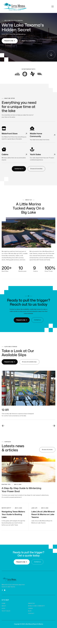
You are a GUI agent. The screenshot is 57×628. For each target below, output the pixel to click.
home (3, 603)
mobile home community (36, 605)
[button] (52, 6)
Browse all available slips (29, 361)
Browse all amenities (36, 168)
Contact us (19, 168)
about (4, 605)
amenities (31, 603)
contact (31, 613)
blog (29, 611)
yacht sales (6, 611)
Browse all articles (47, 449)
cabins (30, 608)
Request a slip (9, 40)
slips (3, 608)
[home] (15, 6)
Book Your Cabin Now (28, 40)
